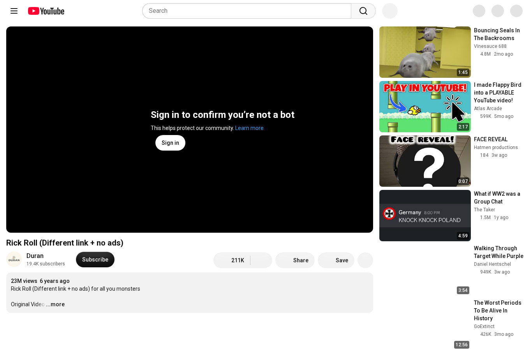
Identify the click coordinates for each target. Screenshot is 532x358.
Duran (35, 256)
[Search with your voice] (390, 11)
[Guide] (14, 11)
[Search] (363, 11)
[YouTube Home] (46, 11)
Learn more (249, 128)
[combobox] (249, 11)
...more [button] (55, 304)
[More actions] (365, 260)
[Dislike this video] (261, 260)
